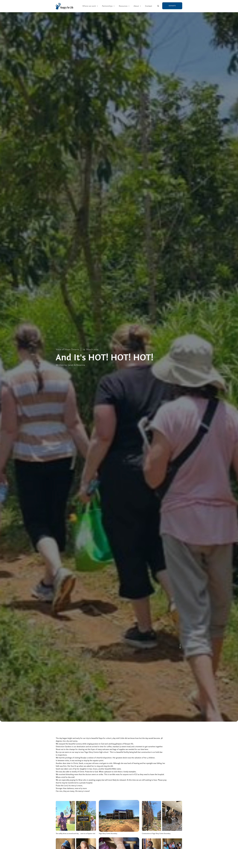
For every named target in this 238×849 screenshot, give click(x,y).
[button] (90, 6)
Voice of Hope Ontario (67, 349)
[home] (64, 6)
